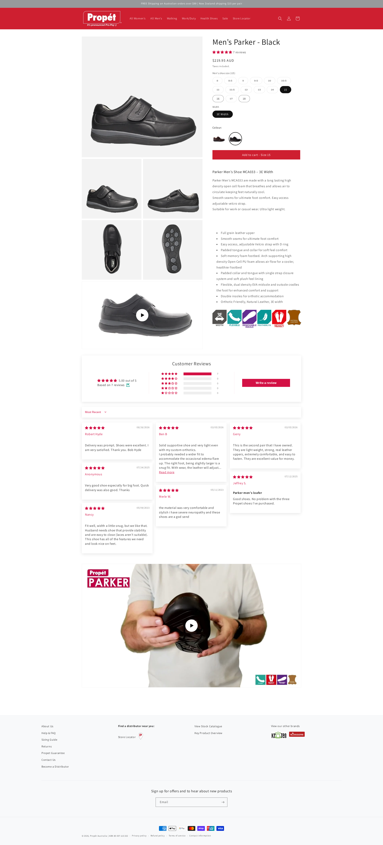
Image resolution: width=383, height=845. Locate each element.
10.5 (286, 81)
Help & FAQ (48, 733)
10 (271, 81)
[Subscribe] (222, 802)
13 (261, 90)
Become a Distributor (55, 766)
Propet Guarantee (53, 753)
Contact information (200, 835)
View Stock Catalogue (208, 726)
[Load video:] (191, 625)
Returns (46, 746)
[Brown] (219, 138)
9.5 (258, 81)
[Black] (235, 138)
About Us (47, 726)
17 (233, 99)
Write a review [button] (266, 383)
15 (285, 89)
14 (274, 90)
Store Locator (127, 737)
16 (218, 98)
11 (220, 90)
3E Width (223, 114)
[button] (280, 18)
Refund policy (158, 835)
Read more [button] (166, 472)
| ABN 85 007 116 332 (118, 835)
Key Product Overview (208, 733)
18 (244, 98)
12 (248, 90)
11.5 (234, 90)
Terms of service (177, 835)
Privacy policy (139, 835)
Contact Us (48, 760)
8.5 (232, 81)
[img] (95, 428)
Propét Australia (98, 835)
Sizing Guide (49, 739)
